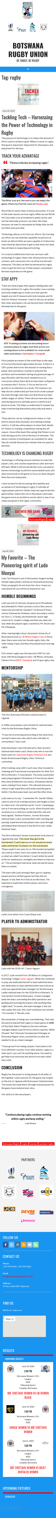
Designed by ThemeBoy (10, 1509)
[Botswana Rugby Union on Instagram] (17, 1245)
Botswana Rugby (11, 1144)
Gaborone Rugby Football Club (31, 754)
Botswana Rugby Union (28, 49)
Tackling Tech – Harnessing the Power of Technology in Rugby (27, 124)
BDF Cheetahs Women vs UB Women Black (28, 1395)
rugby (51, 519)
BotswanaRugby (37, 519)
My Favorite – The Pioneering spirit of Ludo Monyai (24, 564)
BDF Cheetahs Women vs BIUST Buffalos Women (28, 1470)
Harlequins (28, 353)
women (33, 1144)
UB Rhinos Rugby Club (32, 636)
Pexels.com (42, 203)
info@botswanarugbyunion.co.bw (18, 1276)
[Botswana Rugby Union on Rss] (23, 1245)
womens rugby (46, 1144)
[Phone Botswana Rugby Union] (35, 1245)
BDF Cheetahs (24, 660)
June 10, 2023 (28, 1366)
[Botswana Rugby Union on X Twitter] (11, 1245)
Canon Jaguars (27, 978)
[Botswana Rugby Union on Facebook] (5, 1245)
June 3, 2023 (28, 1441)
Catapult (40, 353)
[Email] (29, 1245)
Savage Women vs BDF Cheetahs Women (28, 1429)
